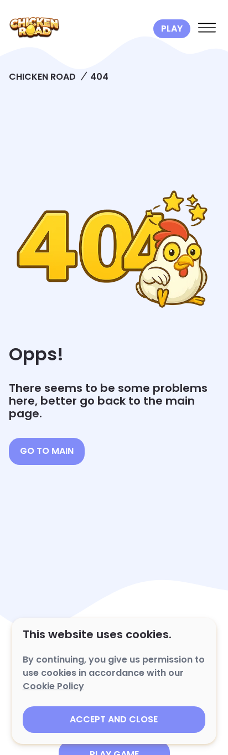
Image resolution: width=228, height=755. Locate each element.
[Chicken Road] (79, 29)
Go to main (47, 450)
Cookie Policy (53, 686)
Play (172, 28)
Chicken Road (42, 76)
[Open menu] (207, 29)
